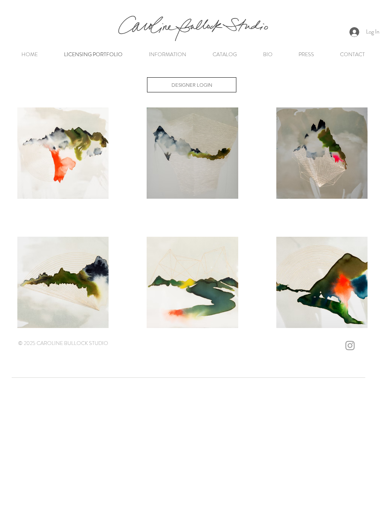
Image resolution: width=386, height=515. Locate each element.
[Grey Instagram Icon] (350, 345)
